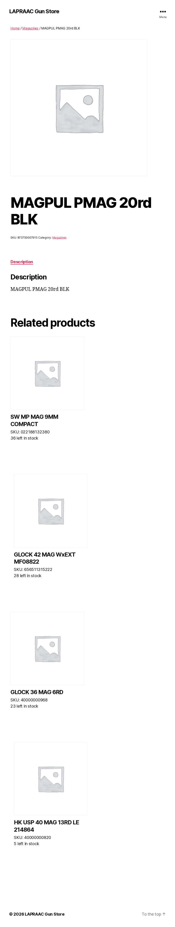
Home (15, 28)
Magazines (30, 28)
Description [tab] (21, 261)
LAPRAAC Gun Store (34, 11)
